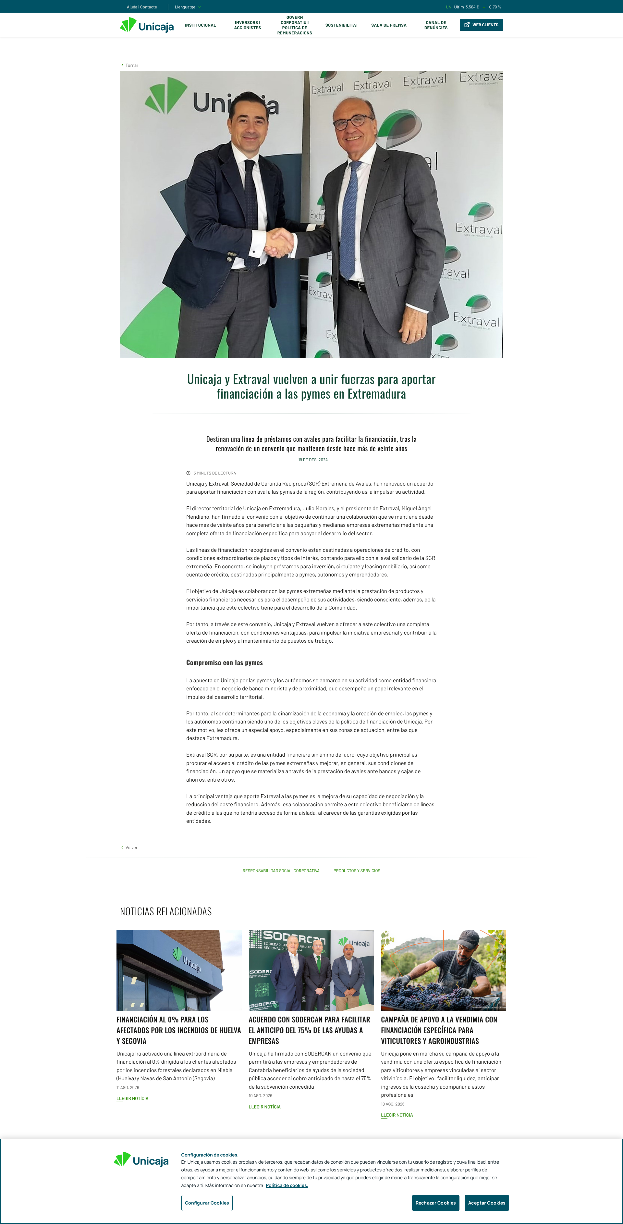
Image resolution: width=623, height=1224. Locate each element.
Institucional (200, 25)
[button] (129, 65)
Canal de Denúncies (436, 25)
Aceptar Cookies (487, 1203)
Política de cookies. (287, 1185)
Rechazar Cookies (436, 1203)
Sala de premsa (389, 25)
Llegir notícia (132, 1098)
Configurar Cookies (207, 1203)
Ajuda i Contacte (142, 6)
